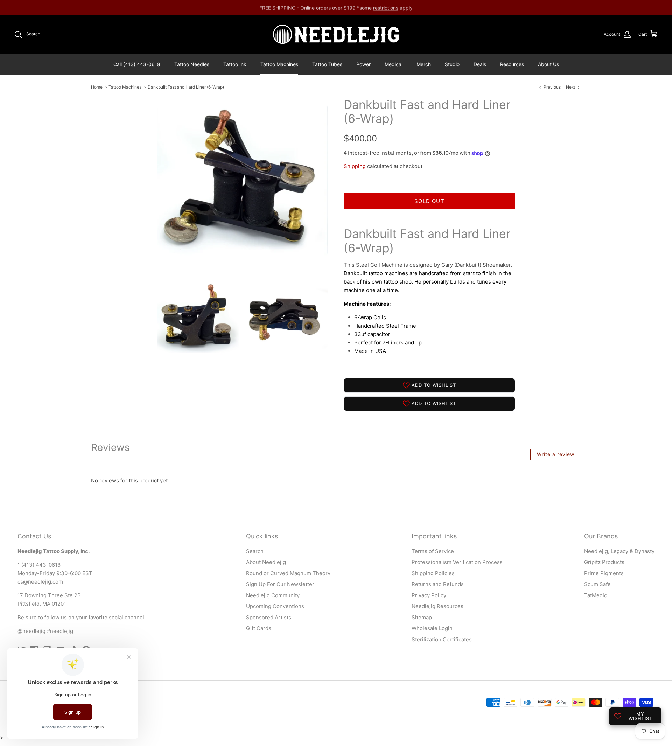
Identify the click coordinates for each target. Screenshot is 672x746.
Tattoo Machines (279, 64)
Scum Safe (597, 584)
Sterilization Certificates (442, 639)
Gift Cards (258, 628)
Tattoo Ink (234, 64)
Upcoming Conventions (275, 606)
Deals (480, 64)
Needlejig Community (273, 595)
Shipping (355, 166)
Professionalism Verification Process (457, 562)
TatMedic (595, 595)
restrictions (385, 7)
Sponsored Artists (268, 617)
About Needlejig (266, 562)
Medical (393, 64)
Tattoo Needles (191, 64)
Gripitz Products (604, 562)
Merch (423, 64)
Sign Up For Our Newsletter (280, 584)
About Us (548, 64)
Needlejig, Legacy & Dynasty (619, 551)
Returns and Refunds (438, 584)
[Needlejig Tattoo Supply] (336, 34)
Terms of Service (433, 551)
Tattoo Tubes (327, 64)
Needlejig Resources (437, 606)
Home (97, 87)
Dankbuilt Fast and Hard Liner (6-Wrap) (186, 87)
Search (255, 551)
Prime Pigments (604, 573)
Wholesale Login (432, 628)
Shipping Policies (433, 573)
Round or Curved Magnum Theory (288, 573)
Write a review (555, 454)
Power (363, 64)
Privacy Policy (429, 595)
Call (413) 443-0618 (136, 64)
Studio (452, 64)
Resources (512, 64)
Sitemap (422, 617)
